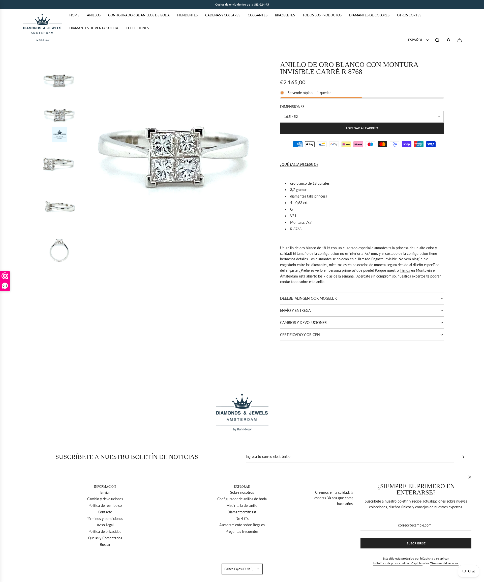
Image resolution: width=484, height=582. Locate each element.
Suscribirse (416, 543)
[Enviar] (463, 456)
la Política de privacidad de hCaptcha (397, 563)
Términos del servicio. (444, 563)
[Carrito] (459, 40)
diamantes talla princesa (390, 248)
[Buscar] (437, 40)
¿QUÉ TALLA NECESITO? (299, 164)
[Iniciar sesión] (448, 40)
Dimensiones (292, 106)
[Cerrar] (469, 477)
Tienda (405, 270)
